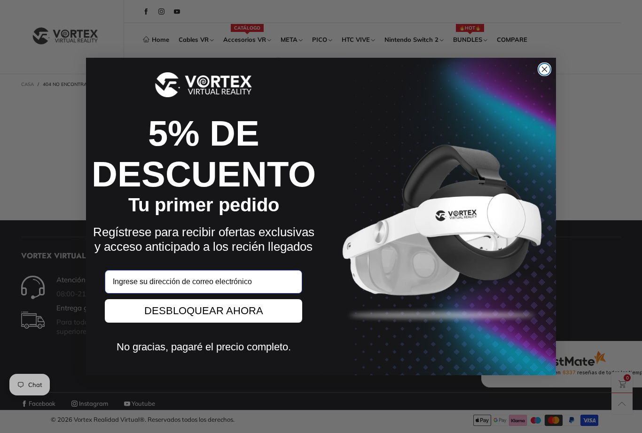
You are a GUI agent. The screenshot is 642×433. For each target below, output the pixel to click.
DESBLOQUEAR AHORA (203, 311)
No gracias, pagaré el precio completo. (204, 347)
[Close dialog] (544, 69)
